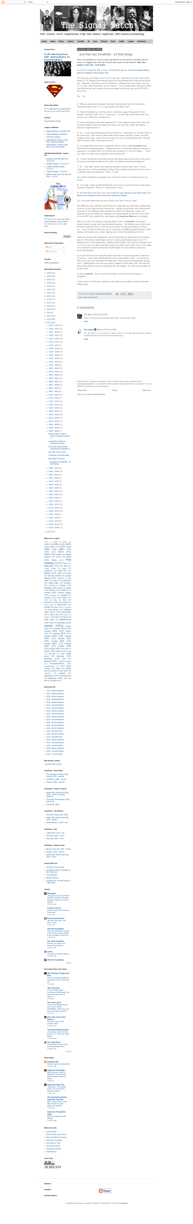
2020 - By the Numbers (55, 722)
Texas (69, 573)
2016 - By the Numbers (55, 702)
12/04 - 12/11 (54, 335)
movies (48, 625)
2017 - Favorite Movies (55, 708)
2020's (47, 554)
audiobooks (66, 581)
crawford (64, 595)
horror (52, 612)
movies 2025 (64, 646)
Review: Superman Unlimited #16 (58, 1064)
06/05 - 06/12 (54, 421)
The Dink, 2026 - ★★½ (55, 836)
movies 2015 (59, 628)
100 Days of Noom (53, 137)
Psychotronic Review (55, 918)
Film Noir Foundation (55, 929)
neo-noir (52, 654)
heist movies (53, 610)
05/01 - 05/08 (54, 471)
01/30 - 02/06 (54, 514)
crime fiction (62, 598)
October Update (52, 164)
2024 (49, 280)
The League (88, 330)
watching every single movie (60, 109)
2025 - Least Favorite (54, 754)
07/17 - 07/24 (54, 401)
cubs (46, 600)
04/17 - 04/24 (54, 478)
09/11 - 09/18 (54, 375)
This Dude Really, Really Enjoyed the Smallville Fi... (59, 448)
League (131, 41)
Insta (95, 41)
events (65, 602)
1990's (61, 549)
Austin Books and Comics (56, 1134)
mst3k (66, 648)
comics (47, 592)
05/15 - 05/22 (54, 431)
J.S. (85, 314)
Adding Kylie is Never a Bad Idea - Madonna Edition (57, 141)
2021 (49, 290)
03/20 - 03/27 (54, 491)
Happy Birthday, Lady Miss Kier (58, 131)
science (47, 668)
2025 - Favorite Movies (55, 751)
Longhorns (48, 571)
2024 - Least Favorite (54, 746)
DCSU (58, 557)
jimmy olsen (54, 615)
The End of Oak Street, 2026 (57, 815)
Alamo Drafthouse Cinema (56, 1137)
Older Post (147, 390)
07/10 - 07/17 (54, 405)
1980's (47, 549)
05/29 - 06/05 (54, 425)
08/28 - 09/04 (54, 382)
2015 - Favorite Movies (55, 699)
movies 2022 (57, 641)
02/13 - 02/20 (54, 508)
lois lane (55, 617)
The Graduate (51, 875)
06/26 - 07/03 (54, 411)
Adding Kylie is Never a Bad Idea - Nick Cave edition (57, 146)
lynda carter (49, 620)
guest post (58, 607)
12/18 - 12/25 (54, 329)
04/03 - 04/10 (54, 485)
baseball (51, 585)
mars (51, 623)
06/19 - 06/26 (54, 415)
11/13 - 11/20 (54, 345)
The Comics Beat (54, 1003)
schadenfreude (49, 666)
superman (87, 297)
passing (60, 656)
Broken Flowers (52, 878)
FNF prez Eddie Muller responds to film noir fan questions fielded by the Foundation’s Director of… (58, 933)
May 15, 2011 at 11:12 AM (97, 314)
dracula (47, 602)
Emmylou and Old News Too (57, 159)
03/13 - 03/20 (54, 495)
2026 (49, 273)
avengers (67, 583)
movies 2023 (50, 643)
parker (46, 656)
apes (55, 581)
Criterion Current (54, 908)
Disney (54, 560)
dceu (55, 600)
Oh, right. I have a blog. (57, 452)
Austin (58, 554)
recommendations (57, 664)
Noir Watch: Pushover (56, 459)
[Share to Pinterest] (132, 293)
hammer (68, 607)
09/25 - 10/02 (54, 368)
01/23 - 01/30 (54, 518)
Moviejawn (51, 894)
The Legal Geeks (54, 1042)
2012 (49, 319)
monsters (61, 623)
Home (44, 41)
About (52, 41)
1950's (68, 544)
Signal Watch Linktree (52, 121)
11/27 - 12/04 (54, 339)
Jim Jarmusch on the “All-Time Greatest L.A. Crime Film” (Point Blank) (58, 1034)
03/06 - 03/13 (54, 498)
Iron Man (63, 566)
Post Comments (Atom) (96, 394)
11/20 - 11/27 (54, 342)
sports (54, 671)
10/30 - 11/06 (54, 352)
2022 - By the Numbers (55, 728)
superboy (47, 673)
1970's (63, 547)
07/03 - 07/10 (54, 408)
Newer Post (82, 390)
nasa (69, 651)
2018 (49, 299)
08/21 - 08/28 (54, 385)
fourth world (48, 605)
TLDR (59, 573)
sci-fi (62, 666)
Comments (51, 252)
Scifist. (50, 952)
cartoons (52, 590)
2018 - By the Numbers (55, 711)
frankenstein (62, 605)
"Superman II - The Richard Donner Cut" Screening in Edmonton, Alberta (56, 1089)
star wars (64, 671)
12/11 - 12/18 (54, 332)
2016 (49, 306)
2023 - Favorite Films (54, 737)
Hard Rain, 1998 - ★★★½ (56, 779)
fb (88, 41)
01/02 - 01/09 (54, 528)
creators (47, 598)
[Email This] (121, 293)
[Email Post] (117, 294)
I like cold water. (53, 988)
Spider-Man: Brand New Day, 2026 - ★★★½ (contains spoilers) (57, 795)
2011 (49, 323)
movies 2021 (64, 638)
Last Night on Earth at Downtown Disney (56, 442)
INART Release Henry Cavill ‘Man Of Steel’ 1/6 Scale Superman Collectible (57, 1104)
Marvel (47, 573)
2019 (49, 296)
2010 (49, 532)
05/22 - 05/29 (54, 428)
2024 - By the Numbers (55, 740)
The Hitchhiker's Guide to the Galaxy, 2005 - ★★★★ (57, 775)
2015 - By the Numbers (55, 697)
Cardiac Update (52, 172)
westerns (54, 681)
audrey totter (53, 583)
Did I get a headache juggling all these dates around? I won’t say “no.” (58, 980)
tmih (65, 678)
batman (63, 585)
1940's (56, 544)
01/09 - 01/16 (54, 524)
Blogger (124, 1203)
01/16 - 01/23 (54, 521)
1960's (52, 547)
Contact (70, 41)
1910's (55, 542)
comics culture (64, 592)
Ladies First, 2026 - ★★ (55, 833)
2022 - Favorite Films (54, 731)
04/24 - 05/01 (54, 475)
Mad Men (62, 571)
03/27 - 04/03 (54, 488)
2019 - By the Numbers (55, 717)
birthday (47, 588)
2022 (49, 286)
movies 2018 (59, 633)
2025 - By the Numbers (55, 748)
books (68, 588)
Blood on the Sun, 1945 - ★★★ (58, 849)
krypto (46, 617)
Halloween (49, 566)
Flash (65, 563)
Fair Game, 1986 (52, 804)
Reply (86, 321)
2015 (49, 309)
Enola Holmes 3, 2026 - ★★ (57, 822)
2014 (49, 313)
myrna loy (59, 651)
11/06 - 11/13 (54, 349)
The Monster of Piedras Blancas (58, 954)
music (46, 651)
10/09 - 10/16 (54, 362)
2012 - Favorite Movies (55, 694)
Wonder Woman (54, 576)
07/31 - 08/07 (54, 395)
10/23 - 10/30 (54, 355)
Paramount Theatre (53, 1149)
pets (63, 659)
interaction (66, 612)
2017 (49, 303)
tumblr (121, 41)
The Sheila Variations (55, 941)
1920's (64, 542)
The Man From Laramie (55, 867)
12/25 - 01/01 (54, 325)
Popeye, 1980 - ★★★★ (55, 782)
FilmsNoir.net (51, 1152)
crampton (53, 595)
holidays (67, 609)
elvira (56, 602)
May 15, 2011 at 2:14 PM (106, 330)
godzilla (47, 607)
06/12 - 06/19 (54, 418)
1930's (46, 544)
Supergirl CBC (53, 1062)
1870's (46, 542)
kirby (66, 614)
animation (61, 578)
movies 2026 (54, 649)
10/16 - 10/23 (54, 358)
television (94, 297)
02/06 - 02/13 (54, 511)
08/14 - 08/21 (54, 388)
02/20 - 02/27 (54, 504)
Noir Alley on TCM (53, 1143)
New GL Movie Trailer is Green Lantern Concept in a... (59, 436)
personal (48, 658)
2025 (49, 276)
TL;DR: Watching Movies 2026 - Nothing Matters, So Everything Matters (57, 57)
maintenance (65, 619)
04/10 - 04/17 (54, 481)
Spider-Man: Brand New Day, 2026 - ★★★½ (57, 819)
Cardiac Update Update (55, 167)
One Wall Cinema (53, 1146)
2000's (46, 552)
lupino (65, 617)
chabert (63, 590)
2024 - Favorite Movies (55, 743)
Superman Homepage (56, 1070)
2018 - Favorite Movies (55, 714)
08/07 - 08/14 (54, 391)
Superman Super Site (55, 1085)
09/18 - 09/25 (54, 372)
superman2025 (65, 676)
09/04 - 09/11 (54, 378)
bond (60, 588)
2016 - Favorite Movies (55, 705)
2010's (61, 552)
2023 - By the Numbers (55, 734)
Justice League (50, 568)
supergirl (62, 673)
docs (64, 600)
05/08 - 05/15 (54, 468)
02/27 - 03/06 (54, 501)
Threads (104, 41)
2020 (49, 293)
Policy (61, 41)
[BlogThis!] (124, 293)
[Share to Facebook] (129, 293)
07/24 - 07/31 (54, 398)
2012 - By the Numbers (55, 691)
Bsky (113, 41)
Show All (68, 963)
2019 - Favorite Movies (55, 720)
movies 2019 (50, 636)
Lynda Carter (51, 1132)
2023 (49, 283)
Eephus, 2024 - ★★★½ (55, 852)
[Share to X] (126, 293)
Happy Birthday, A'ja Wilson (56, 134)
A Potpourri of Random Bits (58, 455)
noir (63, 653)
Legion (64, 568)
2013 (49, 316)
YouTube (80, 41)
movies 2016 (50, 631)
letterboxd (141, 41)
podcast (47, 661)
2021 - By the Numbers (55, 725)
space (58, 668)
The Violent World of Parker (58, 1030)
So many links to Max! (52, 764)
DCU (69, 557)
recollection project (64, 661)
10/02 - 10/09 (54, 365)
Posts (49, 247)
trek (45, 681)
